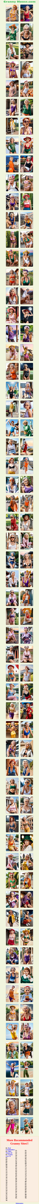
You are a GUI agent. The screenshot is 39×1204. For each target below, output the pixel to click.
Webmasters (19, 1203)
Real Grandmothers (10, 1148)
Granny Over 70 (9, 1155)
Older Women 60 (9, 1152)
